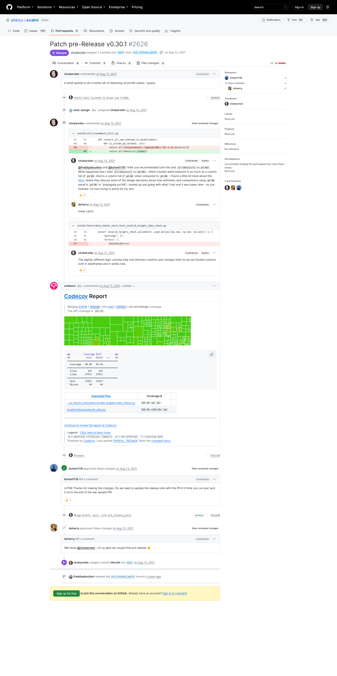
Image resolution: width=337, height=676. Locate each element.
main (121, 52)
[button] (214, 73)
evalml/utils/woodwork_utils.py (97, 133)
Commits (99, 63)
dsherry (83, 204)
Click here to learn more (95, 432)
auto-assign (82, 110)
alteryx (17, 20)
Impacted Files (101, 396)
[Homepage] (9, 7)
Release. (79, 455)
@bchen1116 (116, 167)
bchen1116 (76, 468)
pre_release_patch (145, 52)
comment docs (160, 440)
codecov (70, 285)
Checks (125, 63)
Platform (23, 7)
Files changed (154, 63)
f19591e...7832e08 (125, 440)
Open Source (92, 7)
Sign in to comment (174, 593)
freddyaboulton (84, 576)
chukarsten (78, 52)
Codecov (76, 296)
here (81, 180)
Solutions (44, 7)
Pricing (137, 7)
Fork (297, 19)
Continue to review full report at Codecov (90, 425)
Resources (67, 7)
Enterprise (117, 7)
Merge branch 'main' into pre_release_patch (102, 515)
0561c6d (215, 455)
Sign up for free (66, 593)
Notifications (273, 19)
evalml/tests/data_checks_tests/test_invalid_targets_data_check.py (121, 225)
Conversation (69, 63)
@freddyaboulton (90, 167)
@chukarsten (86, 547)
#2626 (83, 306)
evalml (32, 20)
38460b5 (215, 97)
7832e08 (215, 515)
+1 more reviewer (234, 83)
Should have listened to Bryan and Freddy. (102, 97)
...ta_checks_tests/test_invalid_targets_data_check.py (101, 402)
